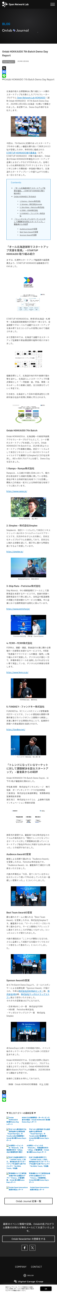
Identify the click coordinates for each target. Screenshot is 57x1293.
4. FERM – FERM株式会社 (29, 210)
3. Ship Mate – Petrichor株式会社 (32, 207)
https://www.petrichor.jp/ (18, 608)
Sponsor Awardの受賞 (28, 235)
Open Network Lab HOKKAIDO (31, 97)
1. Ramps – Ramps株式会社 (30, 201)
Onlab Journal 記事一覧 (28, 1201)
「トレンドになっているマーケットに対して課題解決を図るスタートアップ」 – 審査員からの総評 (29, 221)
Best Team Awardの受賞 (29, 232)
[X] (28, 68)
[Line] (28, 76)
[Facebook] (28, 72)
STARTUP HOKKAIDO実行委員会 (21, 152)
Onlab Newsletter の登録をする (28, 1239)
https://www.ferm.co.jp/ (17, 672)
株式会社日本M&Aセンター (31, 991)
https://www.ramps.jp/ (16, 491)
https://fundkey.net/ (15, 729)
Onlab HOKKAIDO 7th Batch (25, 196)
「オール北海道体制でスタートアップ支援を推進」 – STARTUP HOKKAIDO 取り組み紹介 (29, 190)
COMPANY (20, 1266)
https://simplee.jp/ (14, 551)
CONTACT (36, 1266)
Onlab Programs (8, 62)
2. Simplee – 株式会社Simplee (31, 204)
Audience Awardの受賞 (28, 229)
